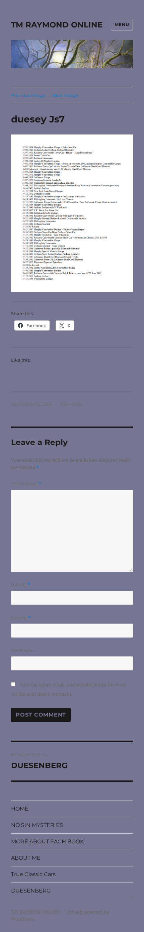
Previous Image (28, 95)
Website (22, 650)
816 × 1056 (70, 404)
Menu (122, 24)
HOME (19, 809)
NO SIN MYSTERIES (37, 825)
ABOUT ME (26, 858)
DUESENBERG (31, 891)
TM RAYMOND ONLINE (56, 24)
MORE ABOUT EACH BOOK (47, 841)
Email (21, 618)
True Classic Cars (33, 874)
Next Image (65, 95)
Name (20, 585)
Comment (26, 484)
